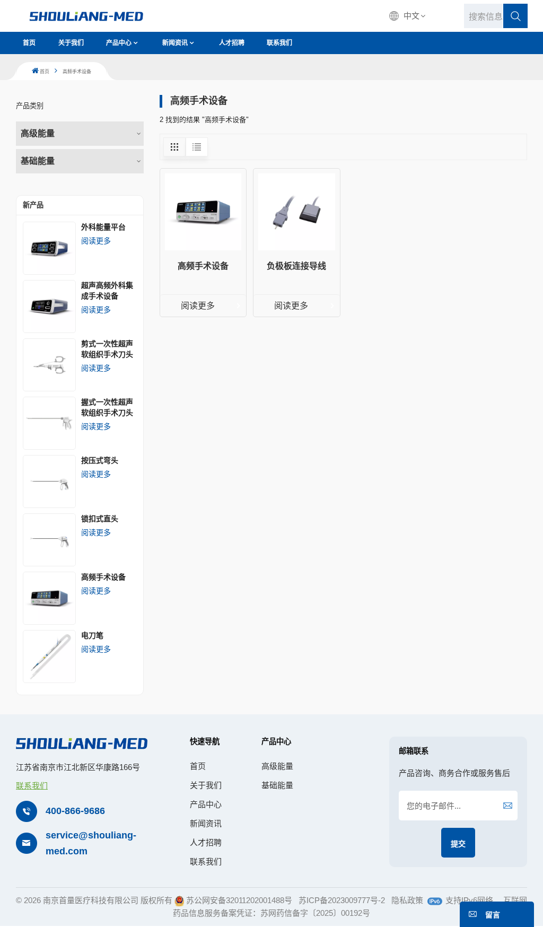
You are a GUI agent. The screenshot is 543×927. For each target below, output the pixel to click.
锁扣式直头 (99, 518)
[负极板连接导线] (296, 211)
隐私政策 (407, 900)
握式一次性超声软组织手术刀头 (107, 407)
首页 (29, 43)
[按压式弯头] (49, 481)
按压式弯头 (99, 460)
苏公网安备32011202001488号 (239, 900)
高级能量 (38, 133)
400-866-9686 (75, 811)
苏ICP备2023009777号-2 (342, 900)
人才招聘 (231, 43)
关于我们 (71, 43)
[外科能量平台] (49, 248)
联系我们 (279, 43)
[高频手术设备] (49, 598)
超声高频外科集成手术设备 (107, 290)
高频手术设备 (103, 577)
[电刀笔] (49, 656)
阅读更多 (96, 241)
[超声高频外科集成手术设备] (49, 306)
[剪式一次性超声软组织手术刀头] (49, 364)
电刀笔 (92, 635)
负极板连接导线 (296, 265)
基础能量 (38, 160)
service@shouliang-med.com (91, 843)
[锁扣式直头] (49, 539)
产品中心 (119, 43)
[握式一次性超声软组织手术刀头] (49, 423)
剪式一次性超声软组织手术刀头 (107, 348)
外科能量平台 (103, 227)
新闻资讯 (175, 43)
